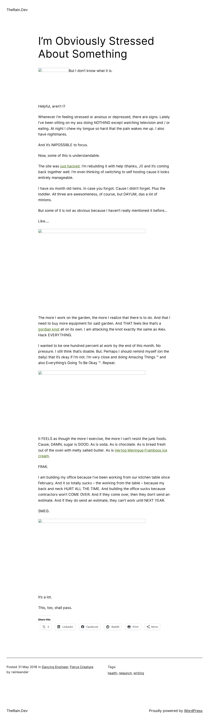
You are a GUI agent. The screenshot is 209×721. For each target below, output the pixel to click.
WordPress (193, 711)
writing (138, 673)
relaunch (125, 673)
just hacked (70, 166)
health (112, 673)
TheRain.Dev (17, 10)
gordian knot (48, 329)
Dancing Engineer (55, 667)
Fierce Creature (81, 667)
